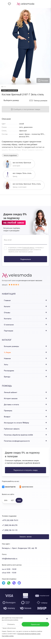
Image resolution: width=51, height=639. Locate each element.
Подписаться (25, 259)
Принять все (35, 624)
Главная (7, 300)
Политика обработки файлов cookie (18, 434)
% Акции (7, 352)
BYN (5, 500)
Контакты (7, 318)
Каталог (7, 306)
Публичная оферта (11, 428)
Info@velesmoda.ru (9, 558)
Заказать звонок (25, 536)
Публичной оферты (28, 247)
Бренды (7, 376)
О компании (9, 324)
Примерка (8, 410)
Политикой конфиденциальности (18, 249)
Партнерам (8, 330)
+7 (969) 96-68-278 (9, 525)
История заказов (10, 398)
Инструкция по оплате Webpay (16, 422)
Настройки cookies (8, 636)
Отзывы (7, 312)
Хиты (6, 364)
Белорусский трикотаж (10, 280)
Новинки (7, 358)
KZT (12, 500)
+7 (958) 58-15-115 (9, 530)
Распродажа (9, 370)
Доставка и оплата (11, 404)
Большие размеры (11, 346)
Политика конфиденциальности (17, 441)
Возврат (7, 416)
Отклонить (11, 624)
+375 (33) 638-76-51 (10, 520)
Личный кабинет (10, 392)
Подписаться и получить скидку (25, 470)
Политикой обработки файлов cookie (28, 634)
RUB (19, 500)
